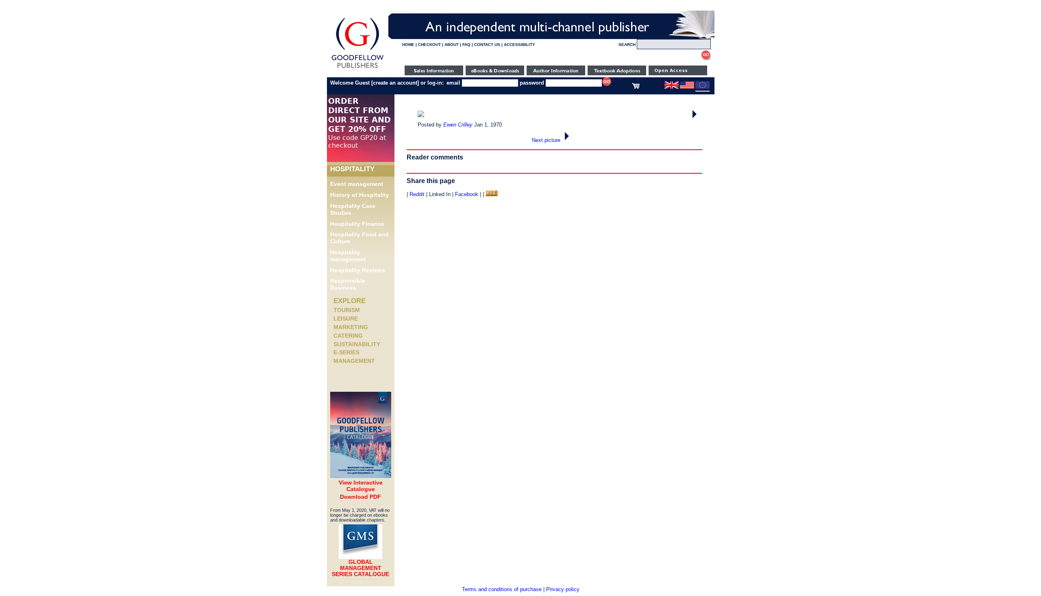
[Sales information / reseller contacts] (434, 73)
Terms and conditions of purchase (502, 589)
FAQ (466, 44)
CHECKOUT (429, 44)
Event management (356, 184)
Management (354, 361)
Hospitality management (348, 255)
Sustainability (356, 344)
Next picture (547, 140)
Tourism (346, 310)
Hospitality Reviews (357, 270)
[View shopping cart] (636, 87)
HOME (408, 44)
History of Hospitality (359, 195)
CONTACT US (487, 44)
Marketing (350, 327)
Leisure (345, 318)
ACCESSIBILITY (519, 44)
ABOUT (451, 44)
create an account (395, 83)
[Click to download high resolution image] (421, 115)
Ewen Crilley (458, 125)
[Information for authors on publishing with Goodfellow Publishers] (556, 73)
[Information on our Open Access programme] (678, 73)
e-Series (346, 352)
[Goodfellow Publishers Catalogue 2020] (360, 476)
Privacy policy (562, 589)
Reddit (417, 194)
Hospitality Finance (357, 223)
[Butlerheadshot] (695, 118)
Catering (348, 335)
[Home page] (357, 68)
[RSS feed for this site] (491, 194)
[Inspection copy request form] (617, 73)
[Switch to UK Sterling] (671, 87)
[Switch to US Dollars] (687, 87)
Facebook (466, 194)
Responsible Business (347, 284)
